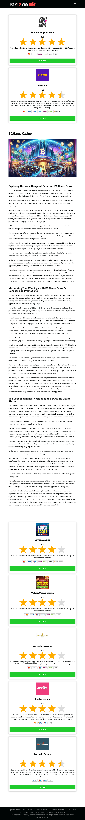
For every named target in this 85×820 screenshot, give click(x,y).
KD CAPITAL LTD (64, 810)
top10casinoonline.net (17, 810)
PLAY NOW (42, 61)
